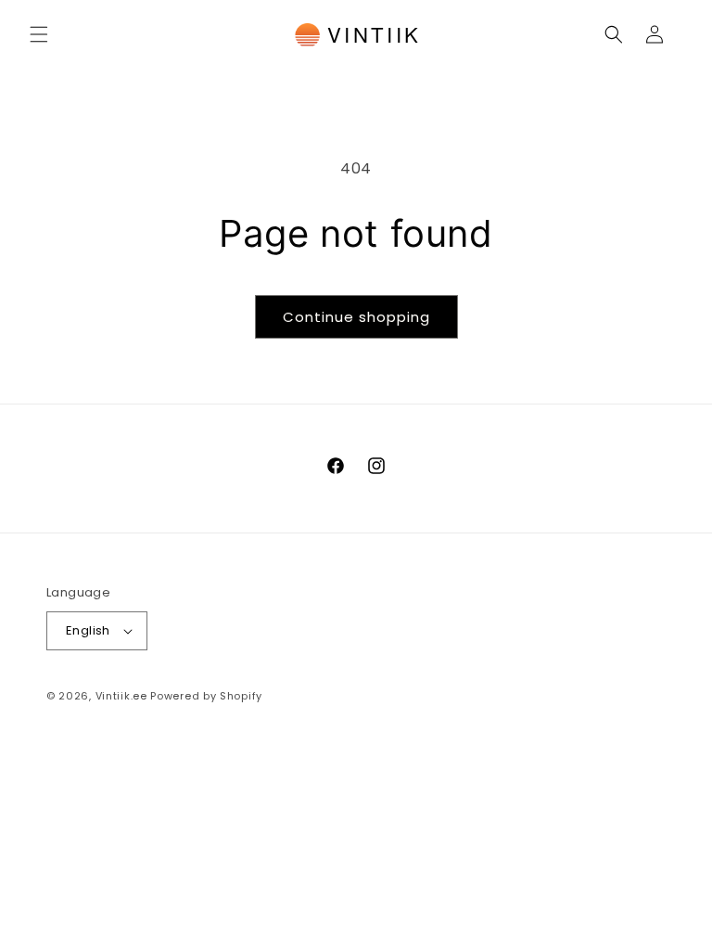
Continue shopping (356, 317)
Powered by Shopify (206, 695)
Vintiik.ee (121, 695)
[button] (39, 34)
